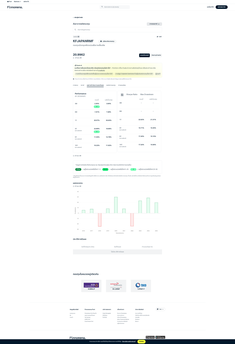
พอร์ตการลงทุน (110, 85)
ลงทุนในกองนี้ (144, 55)
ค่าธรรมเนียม (122, 85)
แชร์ (160, 36)
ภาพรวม (75, 85)
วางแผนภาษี (153, 24)
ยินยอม (141, 341)
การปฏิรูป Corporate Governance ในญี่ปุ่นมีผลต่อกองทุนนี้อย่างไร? (134, 74)
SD (122, 95)
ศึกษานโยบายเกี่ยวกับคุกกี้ (128, 341)
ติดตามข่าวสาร (156, 55)
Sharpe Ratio (131, 95)
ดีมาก (105, 169)
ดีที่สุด (78, 169)
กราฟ (82, 85)
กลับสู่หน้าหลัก (78, 17)
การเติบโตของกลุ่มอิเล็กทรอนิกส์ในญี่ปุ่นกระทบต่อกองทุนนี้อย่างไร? (94, 74)
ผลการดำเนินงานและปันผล (95, 85)
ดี (96, 106)
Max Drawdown (146, 95)
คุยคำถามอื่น (160, 74)
